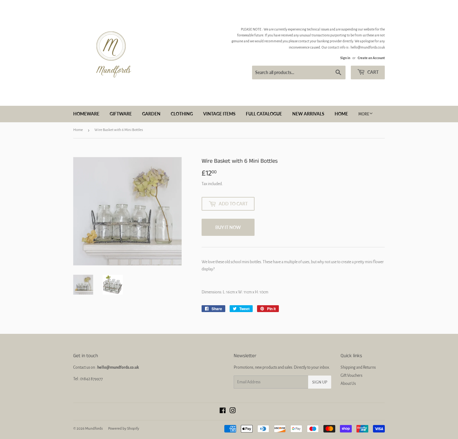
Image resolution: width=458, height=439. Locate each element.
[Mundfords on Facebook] (222, 411)
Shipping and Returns (358, 367)
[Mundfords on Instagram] (233, 411)
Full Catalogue (264, 113)
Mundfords (94, 429)
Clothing (182, 113)
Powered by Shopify (123, 429)
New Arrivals (308, 113)
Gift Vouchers (351, 375)
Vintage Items (219, 113)
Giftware (121, 113)
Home (341, 113)
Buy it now (228, 227)
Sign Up (319, 382)
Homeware (86, 113)
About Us (348, 383)
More (363, 114)
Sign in (345, 58)
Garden (151, 113)
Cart (372, 72)
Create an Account (371, 58)
